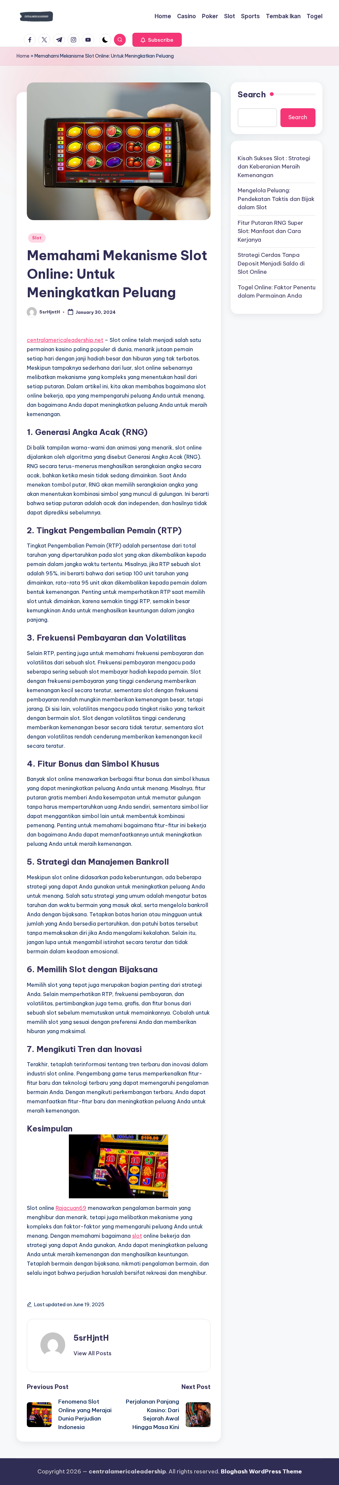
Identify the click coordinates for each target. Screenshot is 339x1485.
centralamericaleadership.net (65, 340)
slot (137, 1235)
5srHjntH (91, 1338)
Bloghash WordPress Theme (261, 1471)
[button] (157, 40)
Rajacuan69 (71, 1208)
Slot (37, 237)
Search (252, 94)
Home (23, 56)
